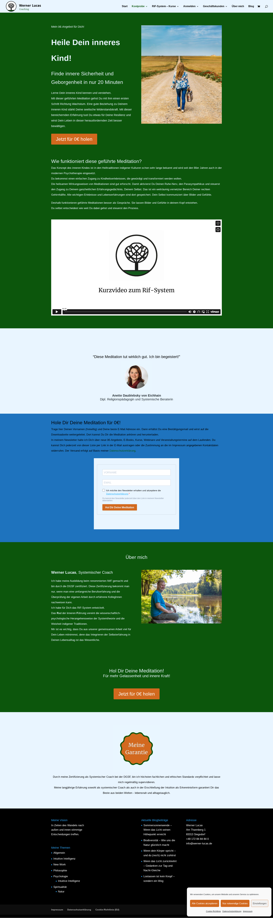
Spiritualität (60, 886)
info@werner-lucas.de (199, 843)
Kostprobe (138, 6)
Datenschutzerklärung (231, 911)
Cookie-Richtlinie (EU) (107, 909)
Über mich (238, 6)
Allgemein (59, 852)
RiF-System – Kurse (164, 6)
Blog (251, 6)
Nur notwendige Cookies (235, 903)
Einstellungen (260, 903)
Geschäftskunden (213, 6)
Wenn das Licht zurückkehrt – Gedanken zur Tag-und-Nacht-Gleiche (160, 866)
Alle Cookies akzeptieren (204, 903)
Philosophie (60, 870)
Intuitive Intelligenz (64, 858)
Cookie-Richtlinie (213, 911)
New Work (59, 864)
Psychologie (60, 876)
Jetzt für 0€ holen (74, 139)
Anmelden (189, 6)
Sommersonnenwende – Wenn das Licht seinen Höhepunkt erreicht (157, 830)
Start (124, 6)
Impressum (247, 911)
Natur (61, 891)
